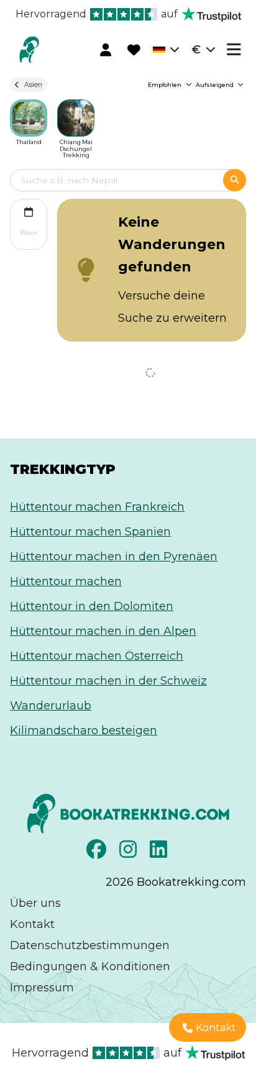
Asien (33, 85)
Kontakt (32, 924)
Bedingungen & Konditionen (90, 966)
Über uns (35, 903)
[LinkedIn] (160, 853)
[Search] (234, 180)
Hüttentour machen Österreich (96, 656)
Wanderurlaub (50, 705)
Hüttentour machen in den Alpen (103, 631)
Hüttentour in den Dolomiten (91, 606)
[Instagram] (129, 853)
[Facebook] (97, 853)
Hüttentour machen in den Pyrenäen (113, 556)
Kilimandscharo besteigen (83, 730)
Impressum (42, 987)
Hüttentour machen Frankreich (97, 507)
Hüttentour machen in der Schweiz (108, 681)
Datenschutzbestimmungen (90, 945)
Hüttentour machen (66, 581)
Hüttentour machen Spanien (90, 532)
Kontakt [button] (216, 1028)
